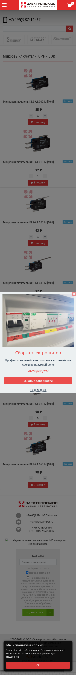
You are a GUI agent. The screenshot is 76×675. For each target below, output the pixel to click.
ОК (38, 665)
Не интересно (38, 389)
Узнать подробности (38, 381)
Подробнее (12, 656)
